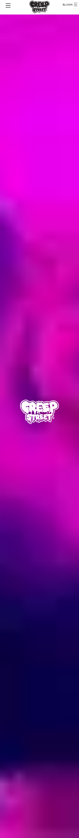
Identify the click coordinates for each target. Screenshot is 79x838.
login (69, 4)
